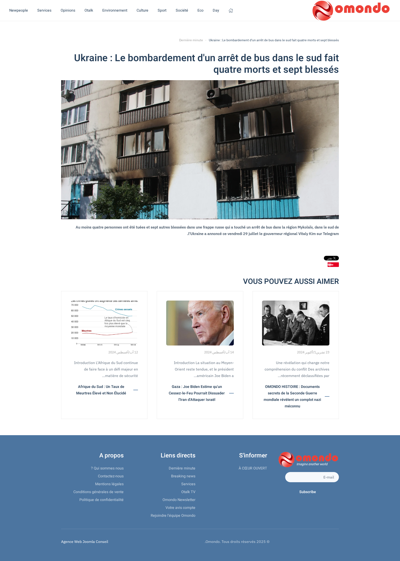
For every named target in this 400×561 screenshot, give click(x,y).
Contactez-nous (111, 476)
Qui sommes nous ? (107, 468)
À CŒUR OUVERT (253, 468)
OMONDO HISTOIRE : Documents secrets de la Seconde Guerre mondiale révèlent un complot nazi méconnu (292, 396)
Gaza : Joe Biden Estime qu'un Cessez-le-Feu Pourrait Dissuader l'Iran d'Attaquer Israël (197, 393)
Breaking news (183, 476)
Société (182, 10)
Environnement (114, 10)
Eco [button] (200, 10)
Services (188, 484)
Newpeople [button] (18, 10)
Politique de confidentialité (101, 500)
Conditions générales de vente (98, 492)
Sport (162, 10)
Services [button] (44, 10)
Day (216, 10)
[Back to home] (350, 10)
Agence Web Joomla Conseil (84, 541)
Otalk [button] (88, 10)
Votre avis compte (180, 507)
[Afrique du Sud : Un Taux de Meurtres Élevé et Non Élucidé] (104, 322)
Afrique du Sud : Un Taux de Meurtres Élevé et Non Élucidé (101, 390)
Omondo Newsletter (178, 500)
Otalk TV (188, 492)
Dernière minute (182, 468)
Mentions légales (109, 484)
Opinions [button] (68, 10)
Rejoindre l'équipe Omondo (173, 515)
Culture (142, 10)
